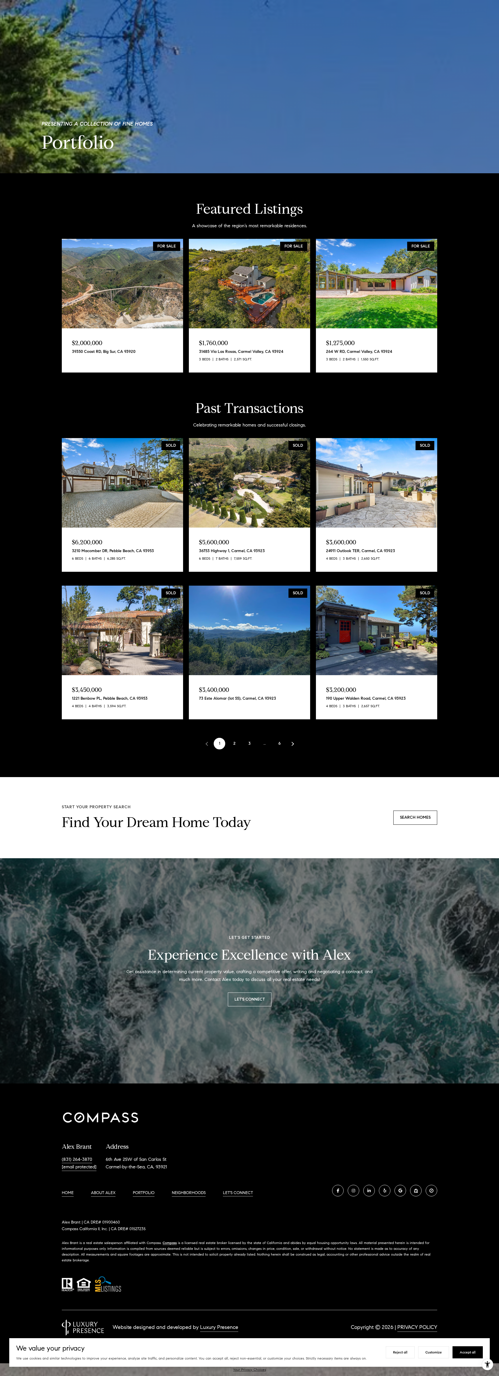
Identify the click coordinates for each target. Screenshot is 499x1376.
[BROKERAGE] (431, 1190)
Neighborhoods (189, 1192)
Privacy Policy (417, 1327)
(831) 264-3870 (77, 1159)
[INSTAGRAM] (353, 1190)
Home (68, 1192)
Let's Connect (238, 1193)
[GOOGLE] (400, 1190)
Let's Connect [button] (249, 999)
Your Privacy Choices (249, 1369)
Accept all (468, 1352)
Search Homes (415, 817)
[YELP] (384, 1190)
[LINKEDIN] (369, 1190)
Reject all (400, 1352)
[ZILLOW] (416, 1190)
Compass (170, 1243)
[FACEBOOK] (338, 1190)
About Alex (103, 1192)
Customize (433, 1352)
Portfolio (143, 1192)
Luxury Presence (219, 1327)
